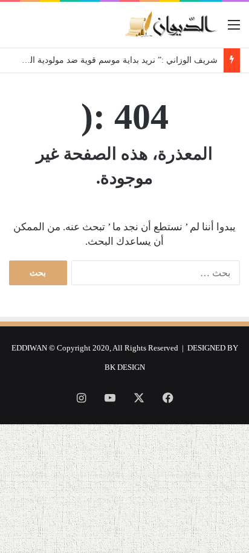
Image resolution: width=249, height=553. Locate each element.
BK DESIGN (125, 367)
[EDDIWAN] (170, 24)
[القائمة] (234, 29)
